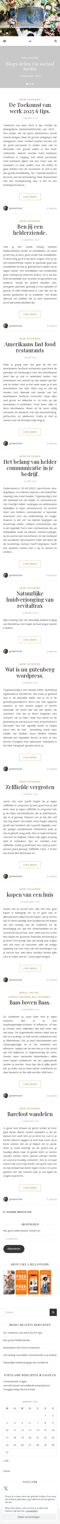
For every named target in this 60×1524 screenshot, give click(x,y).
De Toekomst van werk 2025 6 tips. (30, 107)
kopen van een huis (30, 894)
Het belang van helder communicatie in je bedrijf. (30, 467)
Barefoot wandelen (30, 1113)
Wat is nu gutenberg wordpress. (30, 672)
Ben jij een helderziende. (30, 229)
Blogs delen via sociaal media (30, 66)
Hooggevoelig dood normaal (19, 1389)
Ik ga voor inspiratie (30, 15)
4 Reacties (51, 575)
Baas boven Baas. (30, 1002)
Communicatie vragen (15, 1381)
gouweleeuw (15, 208)
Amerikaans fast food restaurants (30, 347)
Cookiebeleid (31, 1511)
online (34, 992)
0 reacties (52, 208)
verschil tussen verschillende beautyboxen (26, 1385)
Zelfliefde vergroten (30, 786)
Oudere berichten (19, 1211)
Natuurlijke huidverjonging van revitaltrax (30, 599)
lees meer (30, 196)
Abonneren (13, 1248)
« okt (6, 1460)
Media (23, 992)
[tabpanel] (30, 67)
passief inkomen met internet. (30, 997)
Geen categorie (30, 58)
